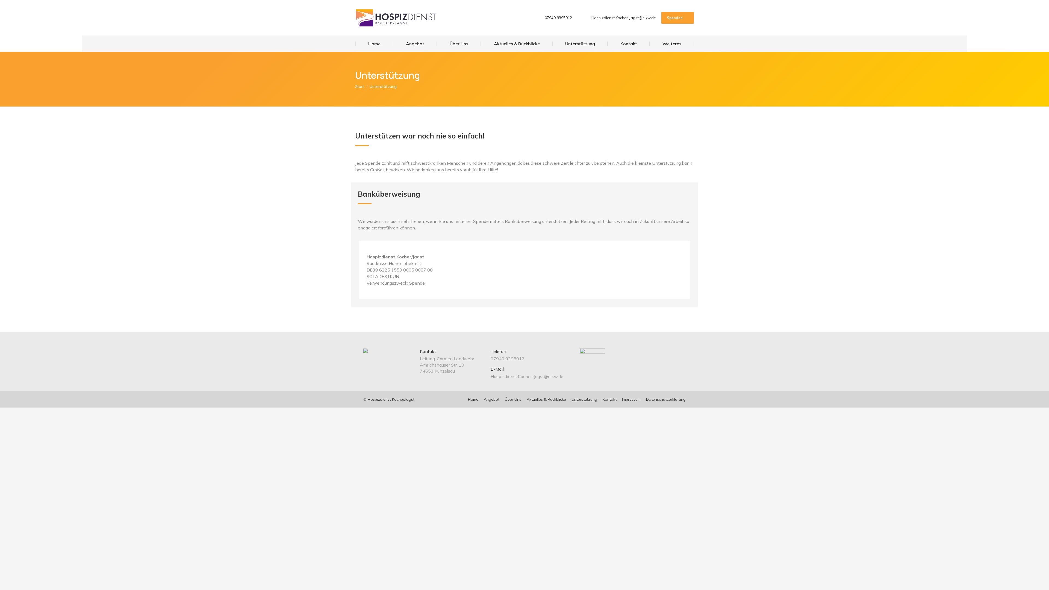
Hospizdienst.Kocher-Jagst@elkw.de (623, 17)
